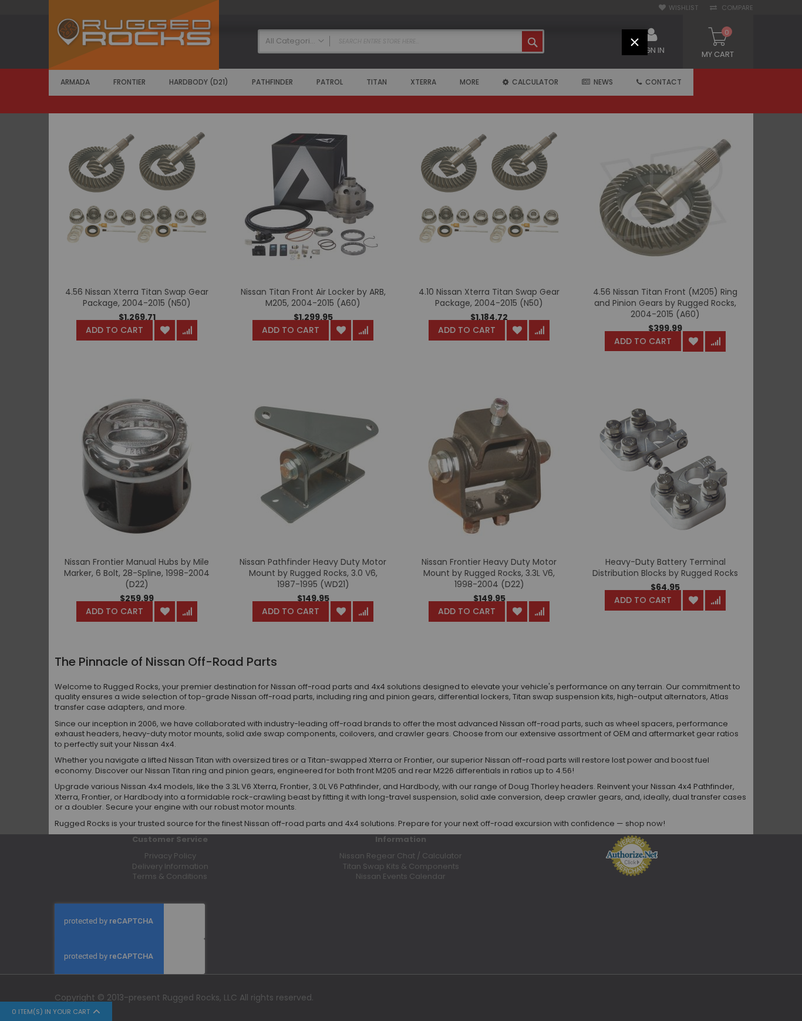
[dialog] (401, 510)
